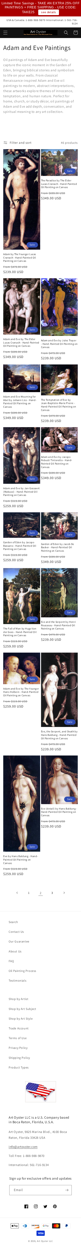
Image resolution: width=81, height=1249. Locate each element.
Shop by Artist (18, 999)
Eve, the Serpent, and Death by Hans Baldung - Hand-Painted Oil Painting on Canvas (59, 735)
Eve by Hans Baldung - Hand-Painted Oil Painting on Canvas (20, 859)
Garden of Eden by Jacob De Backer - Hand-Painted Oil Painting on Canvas (57, 547)
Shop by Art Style (21, 1019)
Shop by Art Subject (22, 1009)
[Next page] (64, 893)
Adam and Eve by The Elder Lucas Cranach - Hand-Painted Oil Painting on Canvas (21, 342)
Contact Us (16, 932)
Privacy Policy (18, 1048)
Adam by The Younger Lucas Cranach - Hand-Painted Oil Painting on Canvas (19, 257)
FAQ (11, 961)
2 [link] (40, 893)
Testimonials (17, 980)
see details (48, 12)
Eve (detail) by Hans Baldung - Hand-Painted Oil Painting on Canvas (59, 812)
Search (13, 922)
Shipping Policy (19, 1058)
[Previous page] (17, 893)
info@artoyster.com (23, 1147)
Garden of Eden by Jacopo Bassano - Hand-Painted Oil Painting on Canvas (19, 546)
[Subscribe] (66, 1190)
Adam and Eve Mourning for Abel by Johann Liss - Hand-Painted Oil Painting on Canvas (20, 401)
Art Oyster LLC (45, 1241)
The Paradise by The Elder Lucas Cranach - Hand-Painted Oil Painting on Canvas (59, 184)
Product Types (19, 1067)
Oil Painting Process (22, 971)
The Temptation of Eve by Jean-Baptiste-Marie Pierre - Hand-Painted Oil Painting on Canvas (58, 405)
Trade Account (19, 1028)
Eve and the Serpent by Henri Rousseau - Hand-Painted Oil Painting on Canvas (58, 625)
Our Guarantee (19, 941)
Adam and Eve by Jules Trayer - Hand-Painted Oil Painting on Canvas (59, 344)
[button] (5, 32)
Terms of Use (18, 1038)
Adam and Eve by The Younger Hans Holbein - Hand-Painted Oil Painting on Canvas (21, 692)
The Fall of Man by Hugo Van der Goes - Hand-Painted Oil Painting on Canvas (20, 632)
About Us (15, 951)
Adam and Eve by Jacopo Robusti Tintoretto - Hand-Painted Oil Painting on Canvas (57, 462)
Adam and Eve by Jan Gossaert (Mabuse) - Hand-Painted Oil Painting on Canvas (21, 492)
